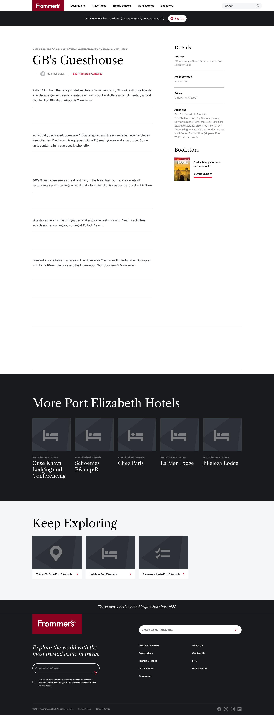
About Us (197, 645)
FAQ (194, 660)
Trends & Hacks (122, 5)
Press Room (199, 668)
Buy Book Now (203, 174)
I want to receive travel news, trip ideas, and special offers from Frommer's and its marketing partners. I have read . (67, 682)
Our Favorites (146, 5)
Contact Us (198, 653)
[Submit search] (259, 6)
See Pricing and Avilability (87, 73)
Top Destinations (149, 645)
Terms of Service (103, 709)
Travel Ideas (99, 5)
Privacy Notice (84, 709)
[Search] (237, 629)
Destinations (78, 5)
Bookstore (166, 5)
